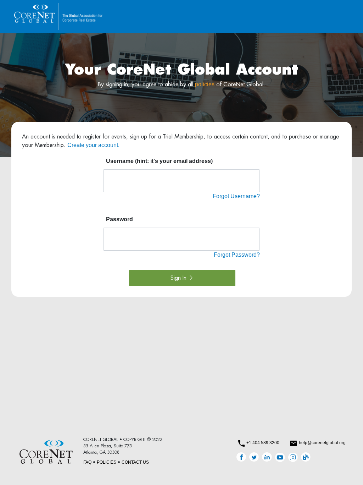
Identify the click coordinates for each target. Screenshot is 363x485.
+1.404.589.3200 (262, 442)
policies (204, 84)
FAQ (87, 462)
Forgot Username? (236, 196)
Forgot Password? (237, 255)
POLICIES (106, 462)
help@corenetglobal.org (322, 442)
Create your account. (93, 145)
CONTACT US (135, 462)
